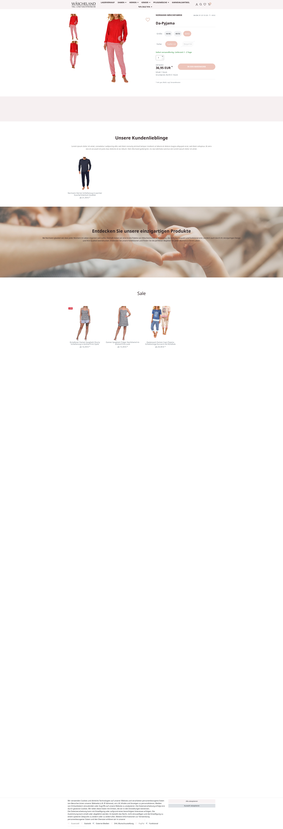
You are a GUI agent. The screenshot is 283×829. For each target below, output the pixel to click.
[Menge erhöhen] (162, 56)
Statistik (87, 823)
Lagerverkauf (108, 2)
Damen (121, 2)
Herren (133, 2)
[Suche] (201, 4)
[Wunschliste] (205, 4)
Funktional (153, 823)
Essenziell (75, 823)
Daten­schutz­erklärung (135, 819)
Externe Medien (102, 823)
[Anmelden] (197, 4)
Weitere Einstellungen (77, 826)
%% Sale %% (144, 7)
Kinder (145, 2)
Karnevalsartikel (181, 2)
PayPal (141, 823)
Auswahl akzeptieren (192, 806)
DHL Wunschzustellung (124, 823)
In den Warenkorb (196, 66)
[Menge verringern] (162, 59)
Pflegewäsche (160, 2)
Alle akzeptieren (192, 801)
